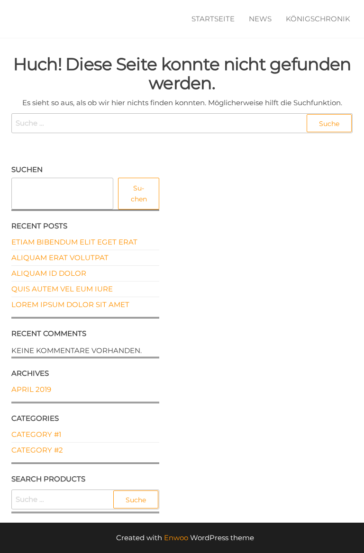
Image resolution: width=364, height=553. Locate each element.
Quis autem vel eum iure (62, 288)
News (260, 18)
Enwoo (176, 537)
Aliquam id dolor (48, 273)
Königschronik (318, 18)
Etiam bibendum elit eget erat (74, 241)
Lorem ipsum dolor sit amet (70, 304)
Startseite (213, 18)
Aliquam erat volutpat (60, 257)
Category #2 (37, 449)
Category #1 (36, 434)
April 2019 (31, 389)
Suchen (27, 169)
